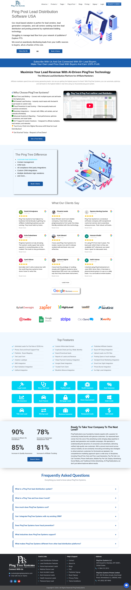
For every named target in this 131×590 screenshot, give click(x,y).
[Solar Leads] (109, 397)
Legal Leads (22, 388)
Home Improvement (87, 400)
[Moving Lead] (43, 410)
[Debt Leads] (109, 410)
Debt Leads (109, 414)
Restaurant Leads (87, 414)
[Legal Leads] (21, 384)
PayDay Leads (65, 388)
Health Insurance (87, 388)
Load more (65, 282)
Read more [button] (22, 228)
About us (44, 4)
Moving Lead (43, 414)
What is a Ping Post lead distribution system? (65, 489)
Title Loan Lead (21, 414)
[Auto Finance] (43, 397)
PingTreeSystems (79, 588)
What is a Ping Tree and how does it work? (65, 498)
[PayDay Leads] (65, 384)
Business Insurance (65, 414)
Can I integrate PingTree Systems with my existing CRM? (65, 516)
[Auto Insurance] (109, 384)
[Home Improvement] (87, 396)
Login (102, 4)
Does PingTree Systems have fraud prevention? (65, 525)
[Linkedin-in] (15, 581)
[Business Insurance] (65, 410)
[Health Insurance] (87, 384)
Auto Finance (43, 401)
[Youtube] (19, 581)
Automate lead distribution (27, 159)
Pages (62, 4)
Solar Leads (109, 401)
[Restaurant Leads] (87, 410)
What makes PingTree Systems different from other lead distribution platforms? (65, 544)
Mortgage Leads (65, 401)
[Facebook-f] (11, 581)
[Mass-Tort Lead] (43, 384)
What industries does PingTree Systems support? (65, 534)
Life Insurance (22, 401)
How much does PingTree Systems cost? (65, 507)
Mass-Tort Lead (43, 388)
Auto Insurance (109, 388)
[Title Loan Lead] (21, 410)
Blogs (80, 4)
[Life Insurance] (21, 397)
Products (54, 4)
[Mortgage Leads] (65, 397)
